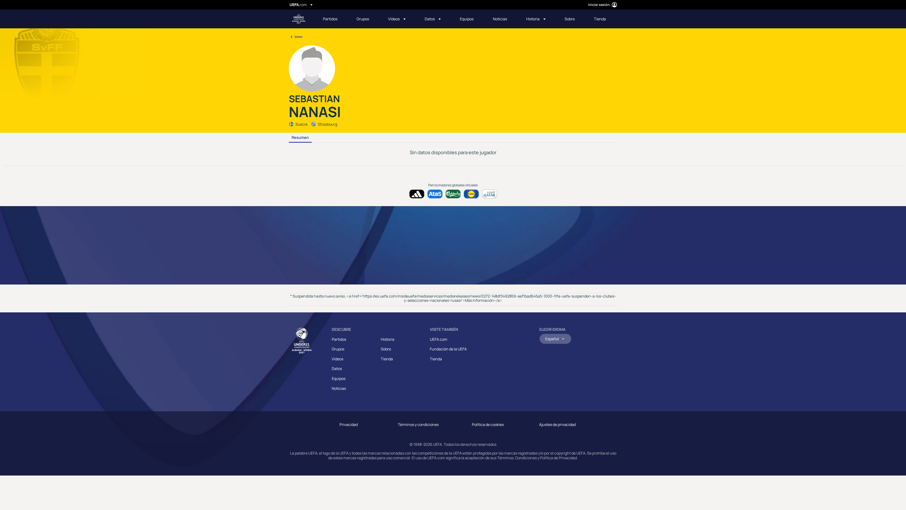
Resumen (300, 138)
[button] (397, 18)
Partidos (339, 339)
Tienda (387, 358)
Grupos (338, 349)
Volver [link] (298, 37)
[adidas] (416, 194)
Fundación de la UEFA (448, 349)
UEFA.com (438, 339)
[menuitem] (334, 18)
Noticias (339, 388)
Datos (337, 368)
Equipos (338, 378)
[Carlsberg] (453, 194)
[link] (330, 18)
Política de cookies (488, 424)
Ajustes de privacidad (557, 424)
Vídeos (337, 358)
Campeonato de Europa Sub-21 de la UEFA (299, 18)
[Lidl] (471, 194)
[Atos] (435, 194)
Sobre (386, 349)
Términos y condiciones (418, 424)
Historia (387, 339)
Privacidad (349, 424)
